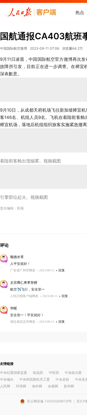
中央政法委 (73, 373)
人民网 (5, 386)
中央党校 (62, 379)
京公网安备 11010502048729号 (49, 401)
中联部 (54, 373)
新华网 (69, 386)
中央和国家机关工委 (34, 379)
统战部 (38, 373)
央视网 (53, 386)
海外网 (37, 386)
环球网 (21, 386)
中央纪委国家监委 (13, 373)
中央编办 (7, 379)
